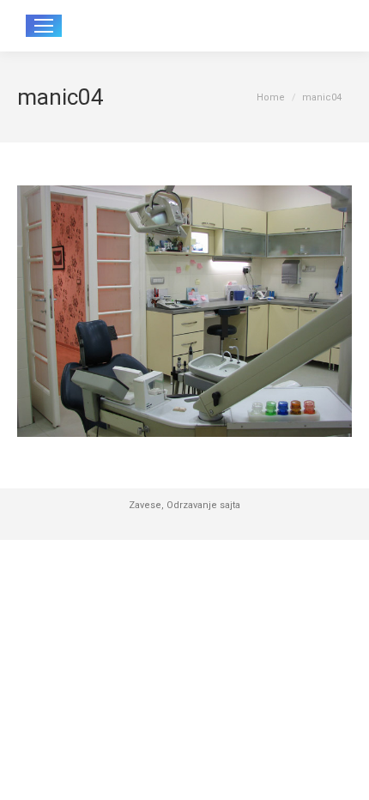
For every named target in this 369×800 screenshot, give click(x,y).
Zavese (145, 505)
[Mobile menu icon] (44, 26)
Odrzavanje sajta (203, 505)
